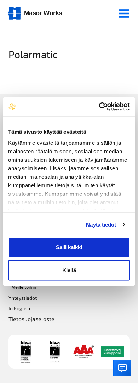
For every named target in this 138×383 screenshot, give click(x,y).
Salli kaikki (69, 247)
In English (19, 308)
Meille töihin (23, 287)
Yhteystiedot (22, 298)
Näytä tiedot (101, 225)
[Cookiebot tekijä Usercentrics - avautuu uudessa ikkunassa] (99, 107)
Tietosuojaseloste (31, 318)
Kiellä (69, 270)
